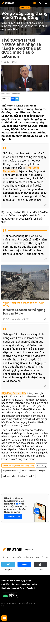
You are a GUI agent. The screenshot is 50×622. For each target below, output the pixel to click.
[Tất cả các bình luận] (4, 618)
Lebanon (32, 471)
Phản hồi (5, 584)
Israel (24, 471)
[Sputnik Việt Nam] (8, 4)
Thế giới (42, 471)
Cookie (34, 584)
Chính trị (28, 557)
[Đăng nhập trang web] (40, 3)
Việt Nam (5, 557)
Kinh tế (39, 557)
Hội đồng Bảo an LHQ (14, 393)
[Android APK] (9, 596)
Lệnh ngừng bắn (9, 476)
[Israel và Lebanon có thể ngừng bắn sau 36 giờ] (25, 282)
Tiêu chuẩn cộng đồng (20, 584)
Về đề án (5, 580)
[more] (45, 204)
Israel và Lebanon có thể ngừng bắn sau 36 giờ (24, 311)
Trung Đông (41, 465)
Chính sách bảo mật (10, 588)
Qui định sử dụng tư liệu (20, 580)
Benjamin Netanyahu (10, 471)
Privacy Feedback (27, 588)
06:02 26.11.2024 (9, 62)
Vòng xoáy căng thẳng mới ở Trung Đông (23, 304)
